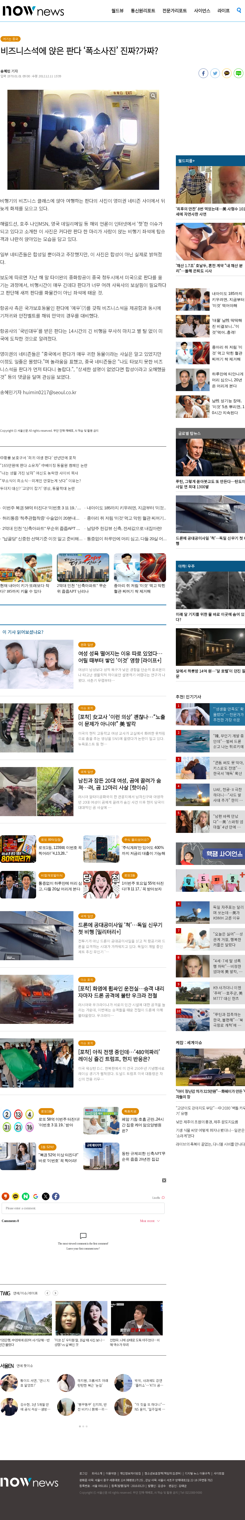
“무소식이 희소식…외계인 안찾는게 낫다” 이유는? (40, 480)
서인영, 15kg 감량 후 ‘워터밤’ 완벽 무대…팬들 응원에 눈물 (149, 1385)
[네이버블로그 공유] (238, 76)
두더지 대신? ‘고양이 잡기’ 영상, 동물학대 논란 (37, 488)
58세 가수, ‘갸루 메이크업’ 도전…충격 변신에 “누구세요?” (93, 1385)
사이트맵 (219, 1473)
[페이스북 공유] (203, 76)
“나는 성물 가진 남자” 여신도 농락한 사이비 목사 (39, 473)
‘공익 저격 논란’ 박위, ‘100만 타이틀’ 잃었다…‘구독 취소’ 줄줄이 (134, 1342)
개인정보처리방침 (130, 1473)
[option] (79, 1325)
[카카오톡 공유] (227, 76)
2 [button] (83, 1426)
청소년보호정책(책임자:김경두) (163, 1473)
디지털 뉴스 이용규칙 (197, 1473)
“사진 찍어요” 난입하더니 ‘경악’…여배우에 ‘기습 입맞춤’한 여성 (79, 1342)
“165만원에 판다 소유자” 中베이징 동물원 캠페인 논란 (44, 465)
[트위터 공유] (215, 76)
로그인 (83, 1473)
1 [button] (80, 1426)
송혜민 (5, 70)
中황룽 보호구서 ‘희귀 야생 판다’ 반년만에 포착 (38, 457)
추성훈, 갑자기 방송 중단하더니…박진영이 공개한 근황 (36, 1409)
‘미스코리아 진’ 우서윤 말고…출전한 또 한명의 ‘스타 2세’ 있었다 (93, 1409)
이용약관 (111, 1473)
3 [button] (87, 1426)
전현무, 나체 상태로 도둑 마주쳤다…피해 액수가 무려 (150, 1409)
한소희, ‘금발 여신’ (39, 1382)
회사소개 (97, 1473)
